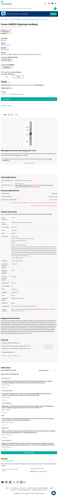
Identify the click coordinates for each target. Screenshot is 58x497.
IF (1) (14, 370)
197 (12, 286)
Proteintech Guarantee (6, 105)
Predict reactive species (17, 257)
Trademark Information (43, 488)
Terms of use (22, 488)
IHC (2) (11, 370)
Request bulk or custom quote (17, 94)
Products (7, 19)
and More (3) (7, 44)
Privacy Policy (15, 488)
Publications (5, 31)
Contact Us (7, 488)
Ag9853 (16, 236)
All (8, 114)
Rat (10, 374)
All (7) (2, 370)
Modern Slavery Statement (24, 489)
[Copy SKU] (15, 74)
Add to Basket (6, 99)
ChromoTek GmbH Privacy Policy (39, 489)
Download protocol (48, 345)
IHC (16, 114)
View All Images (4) (29, 163)
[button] (54, 493)
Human (3, 374)
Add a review (10, 461)
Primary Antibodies (16, 19)
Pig (18, 374)
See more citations (29, 452)
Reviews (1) (4, 33)
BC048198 (23, 244)
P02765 (13, 303)
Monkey (14, 374)
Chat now (53, 14)
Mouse (7, 374)
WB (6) (6, 370)
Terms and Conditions (32, 488)
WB (12, 114)
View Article (4, 387)
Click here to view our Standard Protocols (11, 355)
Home (2, 19)
